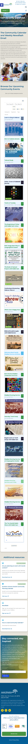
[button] (1, 5)
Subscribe (5, 675)
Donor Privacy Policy (14, 740)
